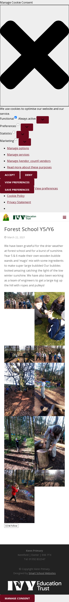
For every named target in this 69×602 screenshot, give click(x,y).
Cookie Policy (16, 196)
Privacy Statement (19, 202)
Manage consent (17, 598)
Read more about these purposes (29, 167)
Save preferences (17, 189)
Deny (28, 175)
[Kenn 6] (49, 389)
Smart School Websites (42, 573)
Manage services (18, 154)
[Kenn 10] (19, 300)
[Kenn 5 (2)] (19, 443)
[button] (34, 55)
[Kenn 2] (49, 478)
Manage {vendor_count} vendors (29, 161)
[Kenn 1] (19, 354)
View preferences (17, 182)
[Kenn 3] (19, 496)
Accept (10, 175)
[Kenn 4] (49, 443)
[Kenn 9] (49, 319)
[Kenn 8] (49, 354)
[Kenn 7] (19, 389)
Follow (13, 525)
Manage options (18, 148)
